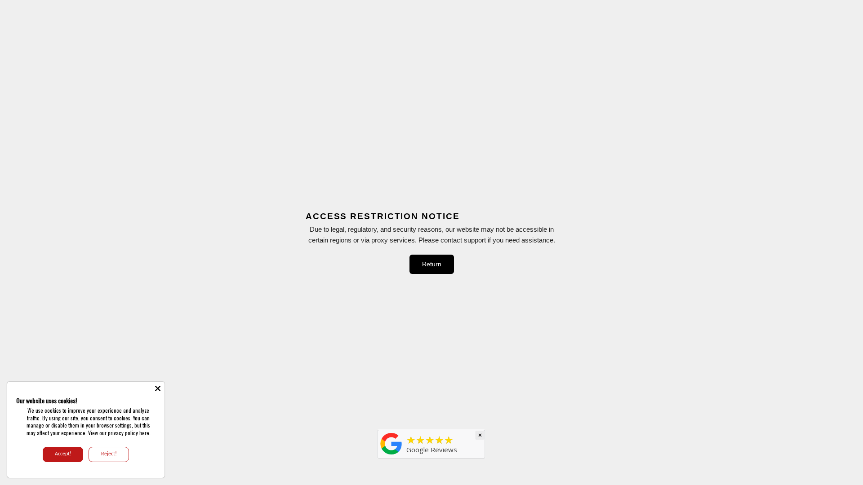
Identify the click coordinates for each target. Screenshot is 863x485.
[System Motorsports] (391, 454)
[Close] (157, 388)
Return (431, 264)
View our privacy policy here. (119, 432)
